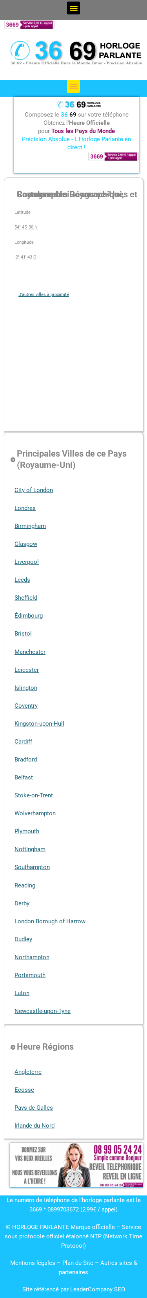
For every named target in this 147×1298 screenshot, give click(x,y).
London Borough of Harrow (50, 921)
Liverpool (27, 561)
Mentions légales (32, 1262)
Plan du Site (78, 1262)
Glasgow (26, 543)
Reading (25, 885)
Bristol (23, 633)
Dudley (23, 939)
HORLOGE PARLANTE (40, 1227)
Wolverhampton (35, 813)
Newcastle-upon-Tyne (43, 1011)
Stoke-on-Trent (34, 795)
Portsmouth (30, 975)
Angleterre (28, 1071)
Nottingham (30, 849)
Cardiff (23, 741)
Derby (22, 903)
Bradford (26, 759)
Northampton (32, 957)
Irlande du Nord (34, 1125)
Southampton (32, 867)
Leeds (22, 579)
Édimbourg (29, 615)
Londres (25, 508)
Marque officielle (93, 1227)
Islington (26, 687)
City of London (34, 490)
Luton (22, 993)
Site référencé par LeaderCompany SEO (73, 1289)
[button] (73, 8)
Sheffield (26, 597)
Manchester (30, 651)
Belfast (24, 777)
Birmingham (30, 525)
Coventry (26, 705)
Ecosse (24, 1089)
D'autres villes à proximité (43, 294)
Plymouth (27, 831)
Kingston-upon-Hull (39, 723)
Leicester (27, 669)
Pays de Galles (34, 1107)
